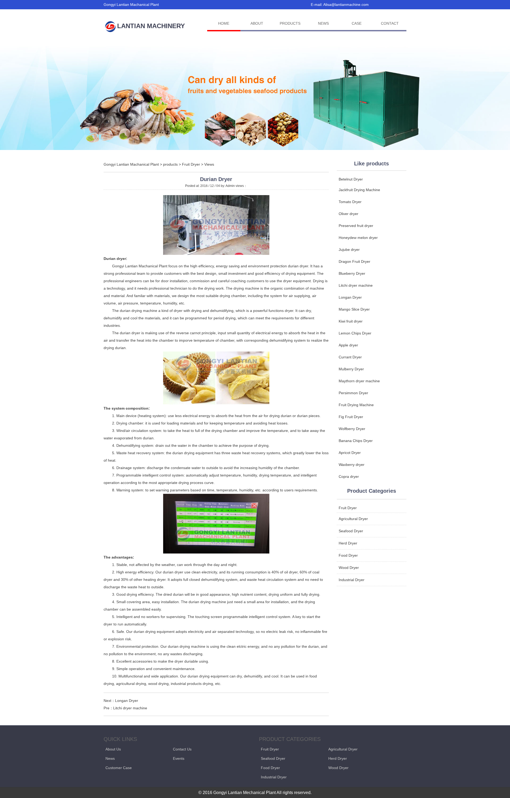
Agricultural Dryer (353, 519)
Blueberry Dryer (352, 273)
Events (178, 758)
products (170, 164)
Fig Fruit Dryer (351, 417)
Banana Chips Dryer (356, 441)
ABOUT (256, 23)
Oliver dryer (348, 214)
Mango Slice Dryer (354, 309)
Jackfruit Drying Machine (359, 190)
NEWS (323, 23)
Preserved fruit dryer (356, 226)
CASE (357, 23)
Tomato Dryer (350, 202)
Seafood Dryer (351, 531)
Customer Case (118, 768)
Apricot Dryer (350, 453)
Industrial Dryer (351, 580)
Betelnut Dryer (351, 179)
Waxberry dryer (351, 464)
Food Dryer (348, 555)
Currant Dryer (350, 357)
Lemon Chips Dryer (355, 333)
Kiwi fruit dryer (351, 321)
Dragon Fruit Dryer (354, 261)
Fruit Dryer (191, 164)
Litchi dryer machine (130, 708)
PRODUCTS (290, 23)
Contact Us (182, 749)
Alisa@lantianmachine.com (346, 4)
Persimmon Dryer (353, 393)
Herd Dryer (348, 543)
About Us (113, 749)
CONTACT (390, 23)
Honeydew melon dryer (358, 237)
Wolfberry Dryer (352, 429)
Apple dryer (348, 345)
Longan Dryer (126, 700)
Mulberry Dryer (351, 369)
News (110, 758)
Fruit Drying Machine (356, 405)
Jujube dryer (349, 249)
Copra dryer (349, 476)
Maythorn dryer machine (359, 381)
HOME (223, 23)
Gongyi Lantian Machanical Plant (131, 164)
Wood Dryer (349, 567)
